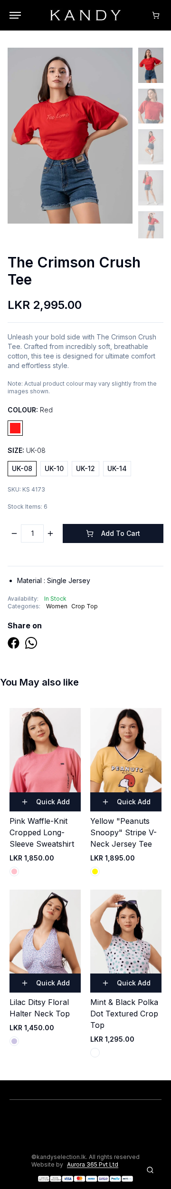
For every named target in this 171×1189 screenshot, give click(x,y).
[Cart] (155, 15)
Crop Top (84, 606)
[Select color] (14, 871)
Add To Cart (120, 533)
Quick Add (53, 802)
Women (56, 606)
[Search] (150, 1170)
